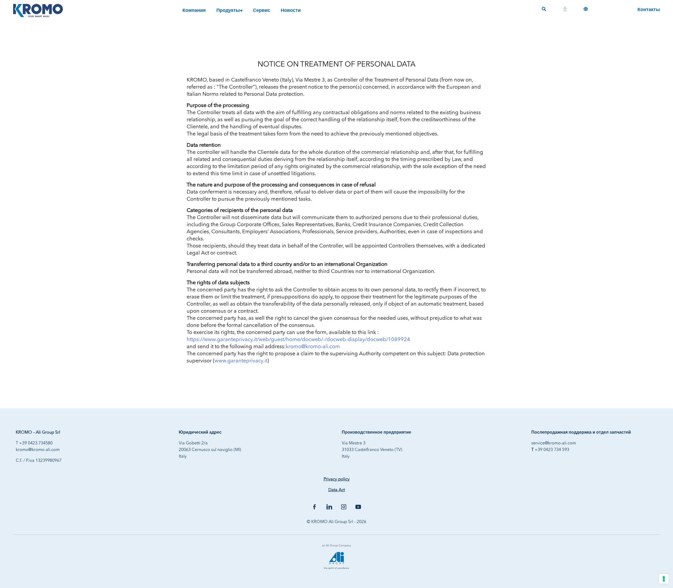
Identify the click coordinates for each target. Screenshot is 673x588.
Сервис (261, 10)
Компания (194, 10)
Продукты (228, 10)
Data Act (336, 490)
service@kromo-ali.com (553, 443)
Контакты (649, 9)
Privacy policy (337, 479)
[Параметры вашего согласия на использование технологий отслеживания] (664, 579)
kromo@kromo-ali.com (38, 450)
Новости (291, 10)
